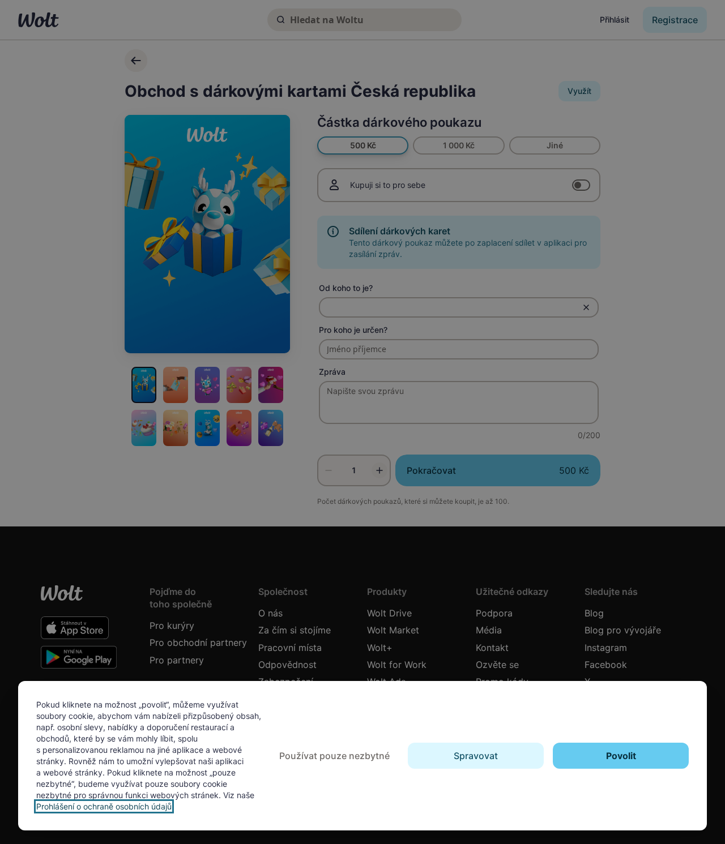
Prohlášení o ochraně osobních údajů (104, 806)
